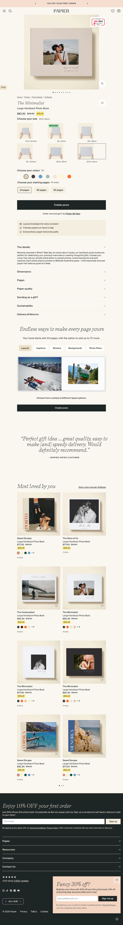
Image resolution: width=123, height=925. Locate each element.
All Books (48, 97)
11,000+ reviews (21, 881)
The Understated (25, 612)
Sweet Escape (24, 538)
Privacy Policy (52, 828)
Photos (27, 97)
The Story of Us (70, 538)
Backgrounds (75, 348)
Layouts (25, 348)
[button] (117, 880)
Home (19, 97)
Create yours (61, 205)
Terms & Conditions (38, 828)
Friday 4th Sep (73, 213)
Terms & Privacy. (109, 905)
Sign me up (107, 898)
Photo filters (95, 348)
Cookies (44, 911)
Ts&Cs (34, 911)
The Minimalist (70, 612)
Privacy (23, 911)
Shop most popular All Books (92, 487)
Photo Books (37, 97)
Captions (41, 348)
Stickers (57, 348)
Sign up (113, 821)
